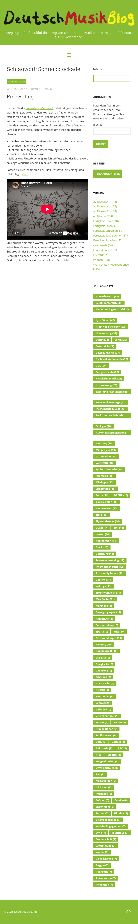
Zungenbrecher (107, 761)
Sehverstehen (107, 625)
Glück (102, 547)
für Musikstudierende (112, 359)
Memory (104, 644)
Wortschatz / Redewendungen (111, 264)
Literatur (98, 255)
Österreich (105, 346)
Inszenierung (106, 385)
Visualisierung (106, 858)
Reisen (120, 722)
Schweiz (103, 703)
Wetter (102, 852)
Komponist (104, 696)
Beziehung (105, 553)
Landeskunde (101, 250)
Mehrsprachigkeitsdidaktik (112, 310)
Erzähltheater (106, 735)
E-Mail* (97, 125)
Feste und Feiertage (111, 402)
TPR (119, 527)
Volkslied (103, 709)
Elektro (114, 754)
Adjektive (104, 618)
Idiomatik (104, 476)
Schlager (104, 426)
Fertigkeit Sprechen (105, 240)
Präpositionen (106, 729)
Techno (102, 813)
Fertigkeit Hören (103, 221)
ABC (122, 748)
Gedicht (103, 579)
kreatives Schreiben (111, 326)
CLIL (101, 365)
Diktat (102, 339)
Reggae (102, 865)
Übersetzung (106, 333)
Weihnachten (107, 508)
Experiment (105, 806)
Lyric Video (105, 320)
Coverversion (107, 502)
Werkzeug (105, 463)
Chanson (104, 670)
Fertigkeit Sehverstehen (107, 235)
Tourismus (120, 832)
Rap (100, 774)
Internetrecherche (110, 566)
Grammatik (100, 245)
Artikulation (106, 456)
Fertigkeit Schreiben (105, 230)
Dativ (101, 742)
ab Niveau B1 (101, 211)
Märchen (104, 605)
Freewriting (20, 96)
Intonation (104, 884)
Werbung (104, 443)
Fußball (102, 800)
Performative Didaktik (109, 416)
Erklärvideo (105, 488)
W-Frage (103, 586)
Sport (102, 631)
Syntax (102, 722)
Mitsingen (104, 482)
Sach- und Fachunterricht (111, 392)
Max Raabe (105, 599)
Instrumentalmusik (110, 409)
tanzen (103, 534)
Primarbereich (107, 296)
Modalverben (106, 780)
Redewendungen (109, 638)
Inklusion (103, 787)
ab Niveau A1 (101, 201)
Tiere (101, 515)
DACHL (121, 495)
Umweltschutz (107, 768)
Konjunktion (106, 540)
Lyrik (101, 832)
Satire (102, 495)
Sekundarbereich (109, 303)
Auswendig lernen (109, 573)
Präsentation (106, 878)
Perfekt (102, 690)
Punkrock (104, 871)
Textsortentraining (110, 560)
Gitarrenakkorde (108, 819)
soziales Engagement (111, 826)
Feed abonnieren (107, 174)
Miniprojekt (106, 450)
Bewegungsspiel (108, 612)
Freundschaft (106, 839)
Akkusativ (104, 748)
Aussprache (105, 683)
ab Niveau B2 (101, 216)
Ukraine (121, 813)
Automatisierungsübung (111, 433)
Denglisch (104, 664)
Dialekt (103, 657)
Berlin (120, 339)
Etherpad (103, 677)
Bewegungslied (108, 352)
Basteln (118, 742)
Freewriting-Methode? (40, 108)
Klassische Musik (109, 378)
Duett (102, 527)
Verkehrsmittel (107, 716)
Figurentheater (108, 521)
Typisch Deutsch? (109, 469)
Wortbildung (105, 845)
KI (99, 754)
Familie (121, 800)
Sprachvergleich (108, 592)
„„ (25, 174)
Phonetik (98, 259)
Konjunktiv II (106, 651)
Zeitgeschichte (107, 372)
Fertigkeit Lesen (103, 226)
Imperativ (104, 793)
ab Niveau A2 (101, 206)
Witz (119, 631)
